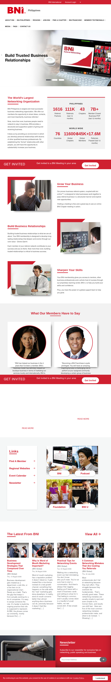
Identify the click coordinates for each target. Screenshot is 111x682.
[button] (1, 55)
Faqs (15, 26)
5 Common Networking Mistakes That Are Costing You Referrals (93, 564)
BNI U (85, 507)
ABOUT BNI (9, 20)
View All (91, 534)
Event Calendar (17, 475)
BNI (59, 473)
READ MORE (28, 428)
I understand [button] (100, 678)
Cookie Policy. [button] (78, 678)
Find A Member (17, 461)
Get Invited (90, 165)
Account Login (70, 2)
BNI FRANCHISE (75, 20)
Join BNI (46, 20)
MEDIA (7, 26)
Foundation (59, 507)
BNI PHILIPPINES (23, 20)
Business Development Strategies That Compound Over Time (15, 565)
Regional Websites (19, 468)
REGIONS (36, 20)
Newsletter (15, 482)
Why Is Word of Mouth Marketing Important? (41, 563)
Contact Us (25, 26)
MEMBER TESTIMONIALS (94, 20)
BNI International (54, 2)
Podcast (85, 473)
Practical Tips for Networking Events (67, 561)
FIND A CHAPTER (59, 20)
